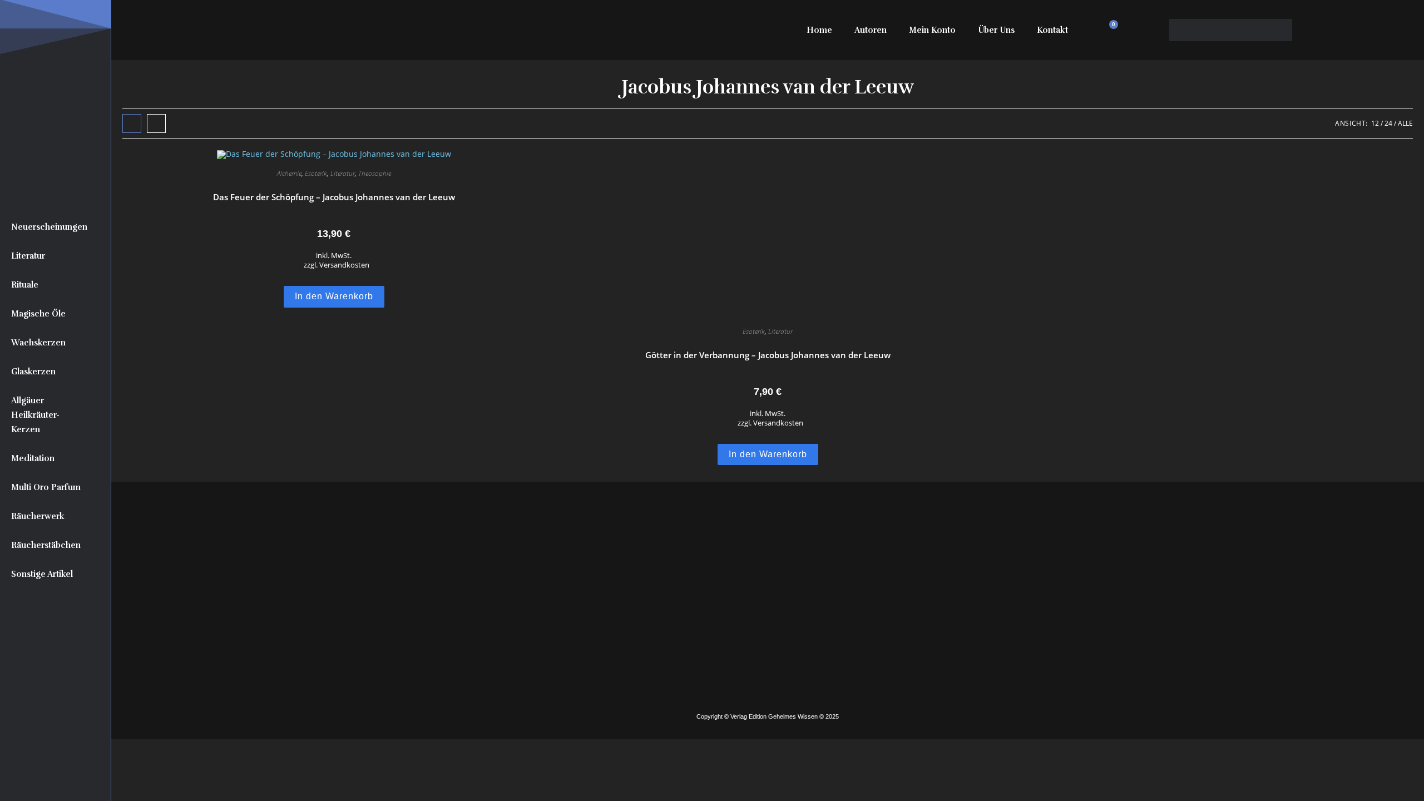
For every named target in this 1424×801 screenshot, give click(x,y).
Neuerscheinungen (49, 227)
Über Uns (996, 30)
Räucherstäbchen (46, 545)
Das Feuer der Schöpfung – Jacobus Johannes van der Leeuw (334, 196)
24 (1388, 123)
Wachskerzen (38, 343)
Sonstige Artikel (42, 574)
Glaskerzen (33, 372)
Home (819, 30)
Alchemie (289, 173)
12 (1375, 123)
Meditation (33, 458)
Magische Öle (38, 314)
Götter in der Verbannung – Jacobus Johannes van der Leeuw (768, 354)
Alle (1405, 123)
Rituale (24, 285)
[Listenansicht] (156, 123)
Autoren (870, 30)
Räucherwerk (38, 516)
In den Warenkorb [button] (334, 296)
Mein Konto (932, 30)
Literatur (28, 256)
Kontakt (1052, 30)
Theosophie (374, 173)
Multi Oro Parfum (46, 487)
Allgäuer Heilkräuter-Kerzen (35, 414)
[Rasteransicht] (131, 123)
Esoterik (316, 173)
